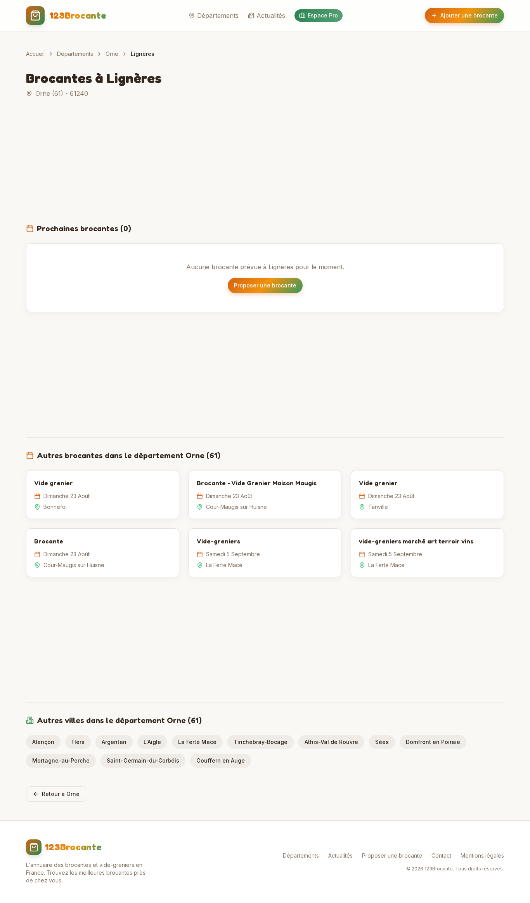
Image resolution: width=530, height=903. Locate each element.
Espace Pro (323, 15)
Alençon (43, 742)
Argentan (114, 742)
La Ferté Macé (197, 742)
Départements (218, 15)
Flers (78, 742)
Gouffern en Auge (220, 760)
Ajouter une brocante (469, 15)
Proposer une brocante (265, 285)
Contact (441, 855)
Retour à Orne (61, 794)
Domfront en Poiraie (433, 742)
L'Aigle (152, 742)
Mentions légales (482, 855)
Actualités (270, 15)
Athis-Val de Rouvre (331, 742)
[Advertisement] (265, 165)
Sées (382, 742)
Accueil (35, 53)
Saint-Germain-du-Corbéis (143, 760)
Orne (112, 53)
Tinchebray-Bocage (261, 742)
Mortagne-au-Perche (61, 760)
